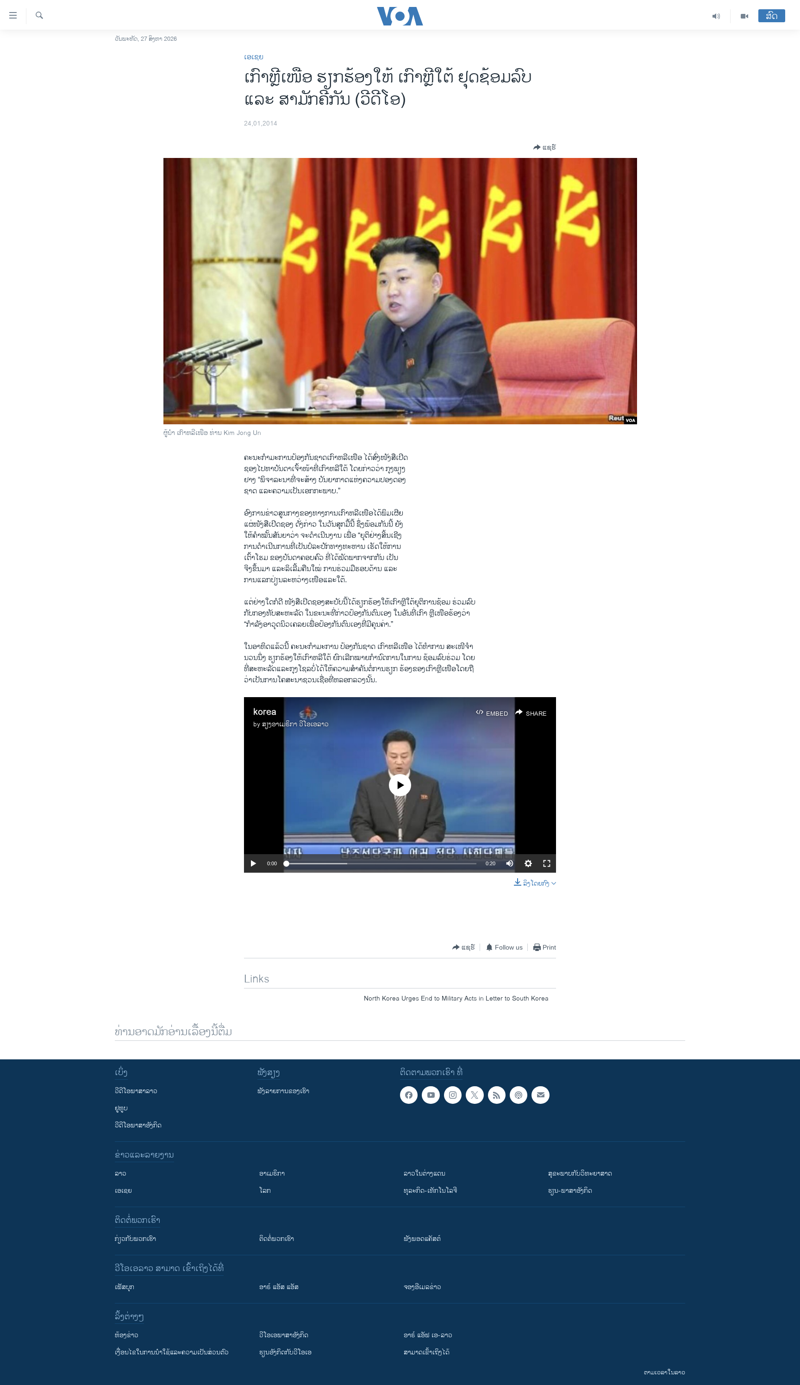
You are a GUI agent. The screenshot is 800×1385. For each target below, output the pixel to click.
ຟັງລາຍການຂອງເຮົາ (283, 1091)
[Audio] (716, 16)
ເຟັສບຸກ (124, 1287)
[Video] (744, 16)
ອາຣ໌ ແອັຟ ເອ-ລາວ (428, 1335)
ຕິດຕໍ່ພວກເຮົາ (276, 1239)
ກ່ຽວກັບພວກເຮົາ (135, 1239)
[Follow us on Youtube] (430, 1095)
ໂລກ (265, 1191)
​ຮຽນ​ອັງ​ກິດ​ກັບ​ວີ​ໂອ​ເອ (285, 1352)
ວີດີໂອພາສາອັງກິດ (138, 1125)
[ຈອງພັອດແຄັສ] (540, 1095)
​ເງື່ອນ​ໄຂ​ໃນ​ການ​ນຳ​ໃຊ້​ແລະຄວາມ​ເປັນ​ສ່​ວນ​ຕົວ (172, 1352)
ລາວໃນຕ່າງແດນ (424, 1173)
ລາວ (120, 1173)
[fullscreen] (547, 863)
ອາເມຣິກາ (272, 1173)
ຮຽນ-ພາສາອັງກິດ (570, 1191)
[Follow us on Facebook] (409, 1095)
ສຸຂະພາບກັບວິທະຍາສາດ (580, 1173)
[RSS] (497, 1095)
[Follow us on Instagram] (453, 1095)
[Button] (544, 147)
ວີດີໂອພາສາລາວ (136, 1091)
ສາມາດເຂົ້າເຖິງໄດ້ (427, 1352)
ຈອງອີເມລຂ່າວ (422, 1287)
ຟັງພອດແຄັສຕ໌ (422, 1239)
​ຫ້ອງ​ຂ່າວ (126, 1335)
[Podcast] (518, 1095)
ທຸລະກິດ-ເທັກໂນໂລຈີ (430, 1191)
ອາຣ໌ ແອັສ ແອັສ (279, 1287)
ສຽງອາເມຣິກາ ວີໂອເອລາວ (295, 724)
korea (264, 712)
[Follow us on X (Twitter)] (474, 1095)
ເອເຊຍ (253, 57)
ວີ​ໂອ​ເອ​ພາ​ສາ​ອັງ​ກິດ (283, 1335)
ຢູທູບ (121, 1108)
